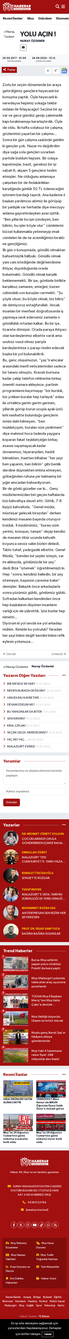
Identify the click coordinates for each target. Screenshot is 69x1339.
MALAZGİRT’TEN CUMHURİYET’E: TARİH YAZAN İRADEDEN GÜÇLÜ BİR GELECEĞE (43, 860)
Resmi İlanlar (13, 18)
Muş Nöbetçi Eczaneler (16, 1245)
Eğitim (58, 1297)
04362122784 (37, 1202)
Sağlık (30, 1305)
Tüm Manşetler (50, 1266)
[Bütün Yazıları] (64, 675)
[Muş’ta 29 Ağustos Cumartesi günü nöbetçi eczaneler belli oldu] (18, 1122)
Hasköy (32, 1301)
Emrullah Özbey (34, 852)
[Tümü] (64, 825)
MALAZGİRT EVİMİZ (21, 746)
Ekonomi (7, 1301)
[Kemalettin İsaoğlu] (11, 875)
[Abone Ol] (64, 70)
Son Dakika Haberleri (15, 1280)
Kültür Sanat (57, 1301)
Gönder (11, 802)
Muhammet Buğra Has (39, 908)
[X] (21, 1225)
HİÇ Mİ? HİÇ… (17, 739)
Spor (39, 1305)
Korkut (43, 1301)
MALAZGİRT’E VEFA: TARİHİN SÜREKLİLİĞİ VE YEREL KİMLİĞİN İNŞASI (44, 897)
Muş (30, 18)
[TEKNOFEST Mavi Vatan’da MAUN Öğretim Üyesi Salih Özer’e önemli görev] (51, 1089)
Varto (61, 1305)
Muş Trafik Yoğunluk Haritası (47, 1257)
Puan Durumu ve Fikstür (18, 1268)
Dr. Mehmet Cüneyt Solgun (43, 834)
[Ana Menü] (63, 6)
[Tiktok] (41, 1225)
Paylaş (11, 69)
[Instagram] (28, 1225)
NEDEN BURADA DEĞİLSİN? (26, 690)
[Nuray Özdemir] (9, 34)
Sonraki (57, 654)
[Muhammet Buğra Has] (11, 912)
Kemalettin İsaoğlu (37, 873)
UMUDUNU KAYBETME (23, 697)
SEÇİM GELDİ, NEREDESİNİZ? (27, 732)
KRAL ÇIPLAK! (16, 725)
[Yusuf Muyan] (11, 894)
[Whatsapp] (48, 1225)
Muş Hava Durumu (45, 1245)
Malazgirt (11, 1305)
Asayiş (27, 1297)
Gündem (45, 18)
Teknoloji (49, 1305)
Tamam (47, 1334)
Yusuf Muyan (31, 889)
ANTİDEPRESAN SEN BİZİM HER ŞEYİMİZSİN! (44, 915)
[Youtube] (34, 1225)
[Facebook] (14, 1225)
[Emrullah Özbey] (11, 857)
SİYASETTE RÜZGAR (36, 878)
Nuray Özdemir (32, 40)
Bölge (37, 1297)
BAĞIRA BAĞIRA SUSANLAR (41, 933)
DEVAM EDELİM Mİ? (21, 704)
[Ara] (58, 6)
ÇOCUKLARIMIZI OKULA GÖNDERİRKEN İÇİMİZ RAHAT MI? (43, 841)
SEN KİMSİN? (16, 718)
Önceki (11, 654)
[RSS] (55, 1225)
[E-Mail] (23, 48)
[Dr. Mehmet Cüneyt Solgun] (11, 838)
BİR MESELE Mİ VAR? (21, 683)
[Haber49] (16, 7)
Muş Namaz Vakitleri (16, 1257)
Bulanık (47, 1297)
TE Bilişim (43, 1316)
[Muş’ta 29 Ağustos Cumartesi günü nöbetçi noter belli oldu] (51, 1122)
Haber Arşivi (48, 1278)
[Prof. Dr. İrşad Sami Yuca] (11, 931)
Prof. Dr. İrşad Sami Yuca (41, 928)
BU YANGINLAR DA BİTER (24, 711)
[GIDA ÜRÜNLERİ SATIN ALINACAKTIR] (18, 1089)
